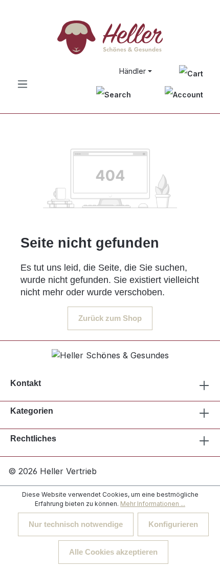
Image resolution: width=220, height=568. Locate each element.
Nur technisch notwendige (76, 524)
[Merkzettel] (191, 73)
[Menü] (22, 84)
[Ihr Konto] (184, 94)
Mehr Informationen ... (152, 504)
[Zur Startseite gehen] (110, 37)
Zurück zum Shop (110, 318)
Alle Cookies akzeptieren (113, 551)
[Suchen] (114, 94)
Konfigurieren (173, 524)
